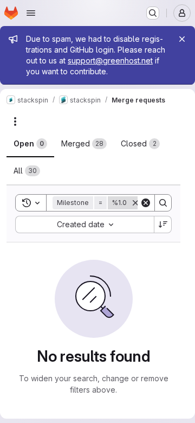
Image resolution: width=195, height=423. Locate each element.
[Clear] (145, 202)
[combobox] (84, 224)
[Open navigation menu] (31, 13)
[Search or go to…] (152, 13)
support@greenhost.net (110, 60)
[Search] (163, 202)
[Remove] (135, 202)
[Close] (182, 39)
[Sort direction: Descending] (163, 224)
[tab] (30, 143)
